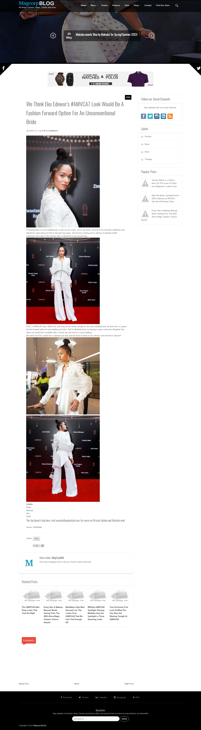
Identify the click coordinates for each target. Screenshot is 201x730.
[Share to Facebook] (42, 545)
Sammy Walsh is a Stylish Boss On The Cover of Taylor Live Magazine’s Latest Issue (164, 183)
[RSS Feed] (170, 116)
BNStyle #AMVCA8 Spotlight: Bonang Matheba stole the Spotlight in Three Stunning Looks (96, 613)
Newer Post (24, 684)
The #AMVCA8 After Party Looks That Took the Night (31, 610)
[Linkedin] (163, 116)
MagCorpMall (58, 558)
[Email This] (34, 545)
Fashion (148, 136)
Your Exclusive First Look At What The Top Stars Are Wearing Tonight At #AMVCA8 (119, 613)
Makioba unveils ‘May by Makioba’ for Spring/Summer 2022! (106, 34)
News (92, 5)
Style (128, 97)
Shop (135, 5)
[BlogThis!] (37, 545)
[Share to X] (39, 545)
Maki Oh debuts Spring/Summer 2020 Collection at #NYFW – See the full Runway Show (165, 198)
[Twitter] (150, 116)
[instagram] (156, 116)
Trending (148, 159)
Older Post (129, 684)
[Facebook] (143, 116)
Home (76, 684)
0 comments (52, 130)
